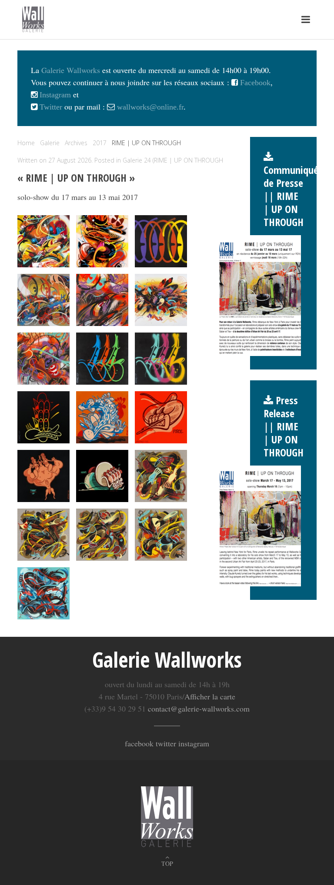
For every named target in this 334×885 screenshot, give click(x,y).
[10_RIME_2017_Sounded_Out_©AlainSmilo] (43, 241)
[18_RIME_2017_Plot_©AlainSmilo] (161, 359)
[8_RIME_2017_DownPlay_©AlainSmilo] (161, 535)
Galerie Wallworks (70, 70)
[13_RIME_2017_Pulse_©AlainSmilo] (43, 300)
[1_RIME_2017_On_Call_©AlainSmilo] (102, 417)
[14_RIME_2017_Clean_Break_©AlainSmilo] (102, 300)
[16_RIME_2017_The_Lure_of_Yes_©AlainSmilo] (43, 359)
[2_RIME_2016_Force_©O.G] (161, 417)
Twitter (49, 107)
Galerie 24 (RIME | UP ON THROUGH (173, 160)
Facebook (254, 83)
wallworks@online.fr (150, 107)
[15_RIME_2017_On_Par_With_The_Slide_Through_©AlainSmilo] (161, 300)
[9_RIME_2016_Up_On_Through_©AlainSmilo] (43, 593)
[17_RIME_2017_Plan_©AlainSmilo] (102, 359)
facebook (139, 743)
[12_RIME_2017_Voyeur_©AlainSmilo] (161, 241)
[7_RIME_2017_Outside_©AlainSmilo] (102, 535)
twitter (166, 743)
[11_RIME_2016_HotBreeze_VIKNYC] (102, 241)
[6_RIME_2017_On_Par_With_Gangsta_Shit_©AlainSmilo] (43, 535)
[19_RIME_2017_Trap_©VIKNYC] (43, 417)
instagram (193, 743)
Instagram (54, 95)
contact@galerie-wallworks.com (199, 708)
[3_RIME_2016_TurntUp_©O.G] (43, 476)
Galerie (50, 143)
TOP (167, 863)
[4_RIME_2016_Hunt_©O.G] (102, 476)
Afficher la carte (209, 696)
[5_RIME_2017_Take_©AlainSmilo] (161, 476)
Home (26, 143)
